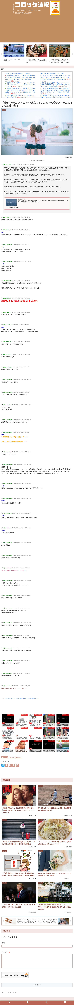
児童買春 (19, 757)
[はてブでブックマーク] (10, 765)
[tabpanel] (14, 54)
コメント (5, 952)
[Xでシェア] (3, 765)
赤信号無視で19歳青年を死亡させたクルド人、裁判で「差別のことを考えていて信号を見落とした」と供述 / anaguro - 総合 (55, 84)
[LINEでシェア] (13, 765)
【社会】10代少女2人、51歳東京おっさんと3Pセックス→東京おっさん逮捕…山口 (21, 698)
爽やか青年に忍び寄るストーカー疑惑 (52, 74)
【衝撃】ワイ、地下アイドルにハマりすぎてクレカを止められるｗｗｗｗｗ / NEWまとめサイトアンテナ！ (20, 84)
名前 (3, 943)
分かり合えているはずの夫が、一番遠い (17, 74)
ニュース (5, 757)
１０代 (12, 757)
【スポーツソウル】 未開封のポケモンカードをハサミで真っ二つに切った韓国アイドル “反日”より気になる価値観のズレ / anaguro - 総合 (56, 77)
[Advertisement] (37, 29)
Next (73, 54)
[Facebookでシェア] (6, 765)
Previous (1, 54)
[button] (17, 765)
